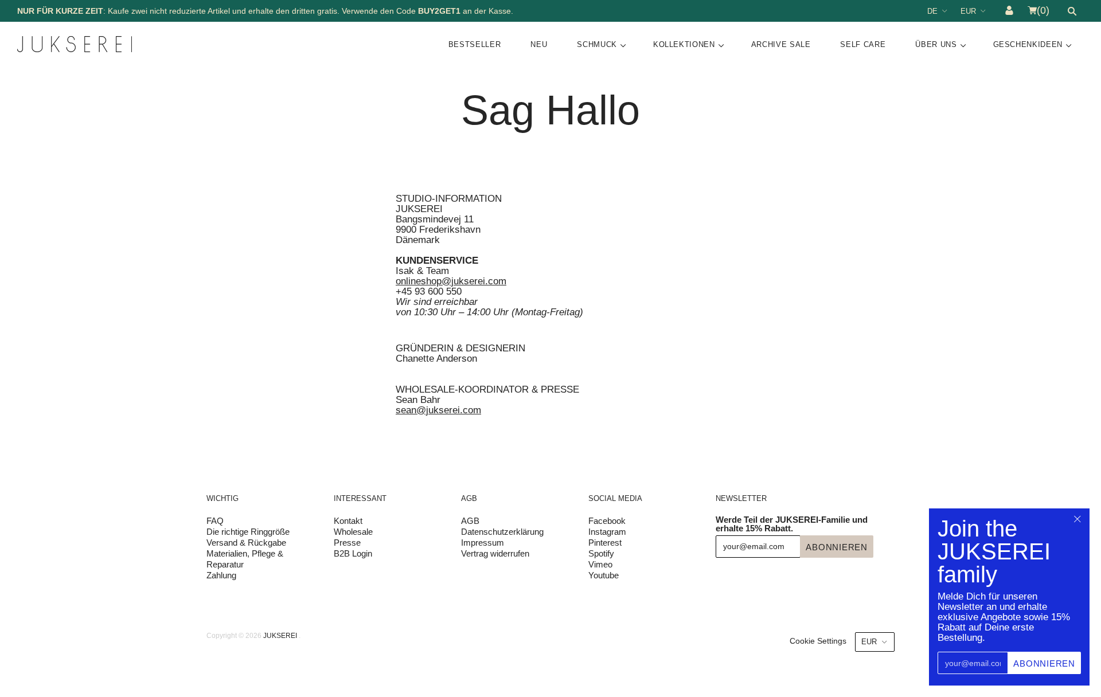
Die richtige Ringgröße (248, 532)
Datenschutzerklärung (502, 532)
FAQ (215, 521)
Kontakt (348, 521)
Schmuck (597, 44)
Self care (862, 44)
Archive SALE (781, 44)
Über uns (935, 44)
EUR (968, 11)
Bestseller (474, 44)
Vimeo (600, 564)
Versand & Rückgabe (246, 542)
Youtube (603, 575)
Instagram (607, 532)
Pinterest (605, 542)
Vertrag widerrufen (495, 553)
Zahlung (221, 575)
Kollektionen (684, 44)
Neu (538, 44)
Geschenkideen (1028, 44)
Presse (347, 542)
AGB (470, 521)
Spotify (601, 553)
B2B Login (353, 553)
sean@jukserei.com (438, 410)
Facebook (607, 521)
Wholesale (353, 532)
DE (932, 11)
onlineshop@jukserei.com (451, 281)
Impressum (482, 542)
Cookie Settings (818, 640)
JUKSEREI (280, 636)
